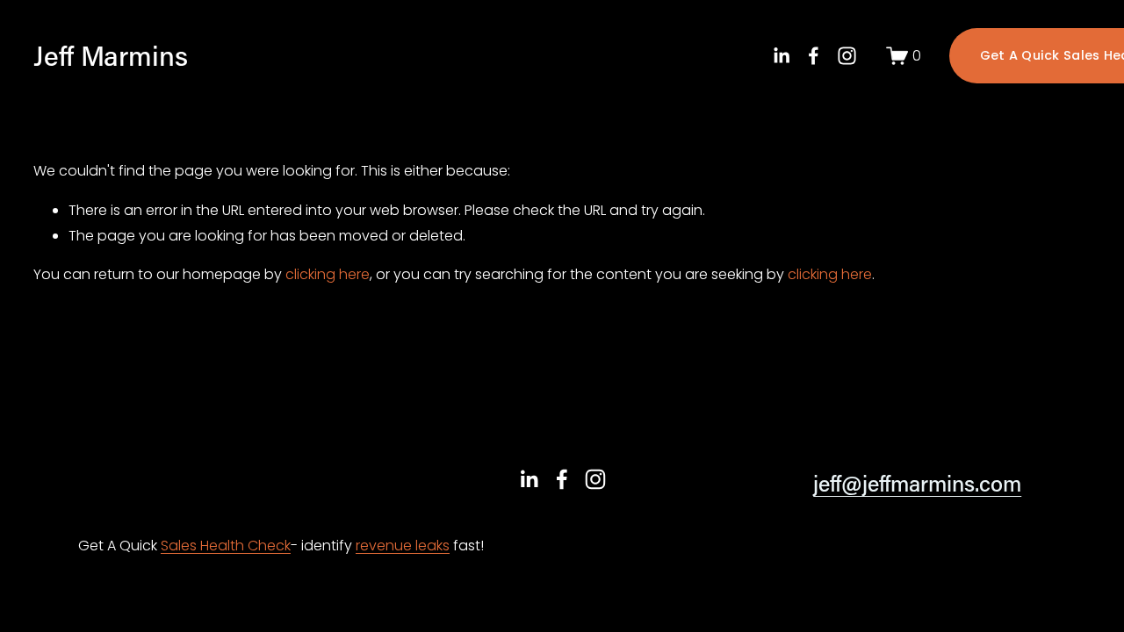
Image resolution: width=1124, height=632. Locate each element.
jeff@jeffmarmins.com (917, 483)
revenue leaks (403, 545)
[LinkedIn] (781, 56)
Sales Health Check (226, 545)
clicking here (327, 274)
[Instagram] (847, 56)
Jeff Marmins (110, 55)
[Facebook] (814, 56)
